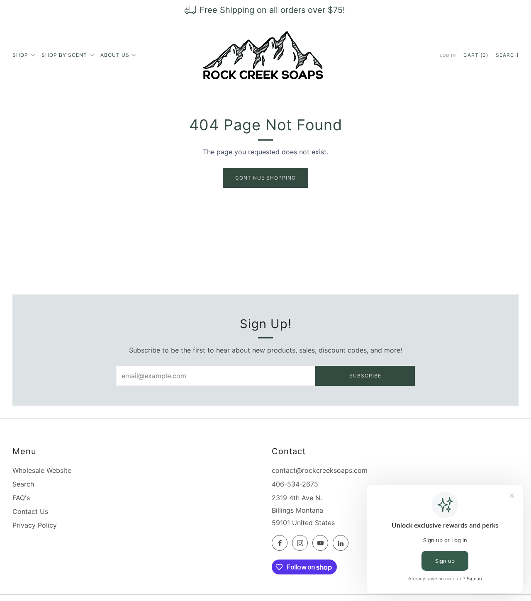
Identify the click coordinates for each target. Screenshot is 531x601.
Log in (448, 55)
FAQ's (21, 498)
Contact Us (30, 511)
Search (507, 55)
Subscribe (365, 375)
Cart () (475, 55)
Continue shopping (265, 178)
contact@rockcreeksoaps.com (320, 470)
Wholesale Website (41, 470)
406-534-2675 (295, 484)
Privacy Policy (34, 525)
